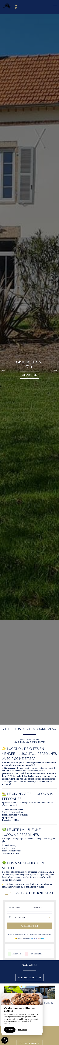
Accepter (9, 1030)
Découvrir (29, 375)
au (32, 908)
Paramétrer (22, 1030)
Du (13, 908)
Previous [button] (3, 369)
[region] (22, 1014)
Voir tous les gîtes (29, 977)
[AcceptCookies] (4, 1040)
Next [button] (55, 369)
